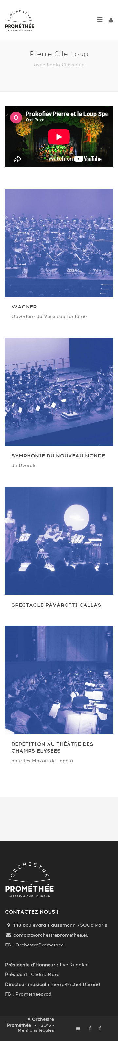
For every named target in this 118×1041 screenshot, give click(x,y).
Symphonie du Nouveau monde (58, 455)
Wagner (24, 306)
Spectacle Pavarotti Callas (56, 605)
